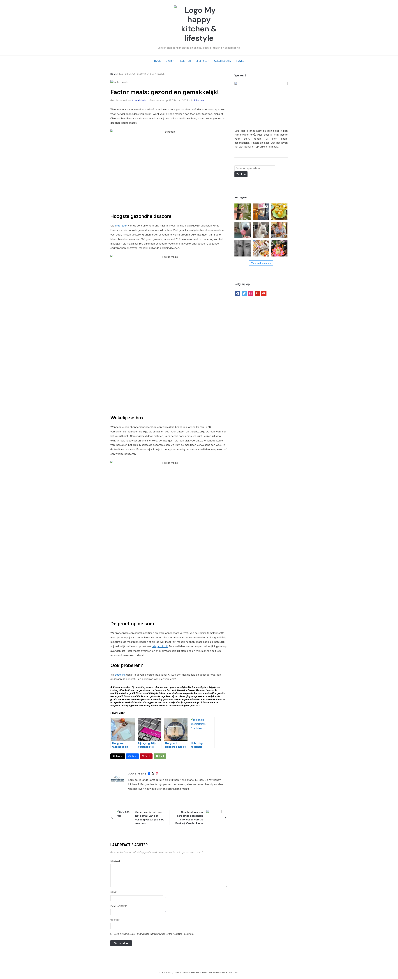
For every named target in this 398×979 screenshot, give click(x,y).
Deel (134, 756)
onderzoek (120, 225)
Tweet (119, 756)
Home (157, 60)
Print (161, 756)
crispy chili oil (160, 646)
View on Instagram (261, 263)
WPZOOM (233, 972)
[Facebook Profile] (149, 774)
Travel (240, 60)
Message (115, 860)
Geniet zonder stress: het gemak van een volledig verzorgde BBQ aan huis (149, 817)
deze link (120, 674)
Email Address (118, 906)
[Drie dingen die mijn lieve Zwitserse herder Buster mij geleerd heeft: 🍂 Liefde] (261, 230)
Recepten (185, 60)
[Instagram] (157, 774)
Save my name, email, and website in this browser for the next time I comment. (154, 934)
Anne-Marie (139, 100)
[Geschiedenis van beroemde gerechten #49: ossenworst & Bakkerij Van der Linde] (214, 817)
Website (115, 920)
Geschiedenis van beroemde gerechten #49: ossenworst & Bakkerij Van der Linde (189, 817)
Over (169, 60)
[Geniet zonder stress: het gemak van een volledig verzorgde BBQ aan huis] (124, 817)
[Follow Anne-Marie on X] (153, 774)
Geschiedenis (222, 60)
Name (113, 892)
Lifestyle (201, 60)
